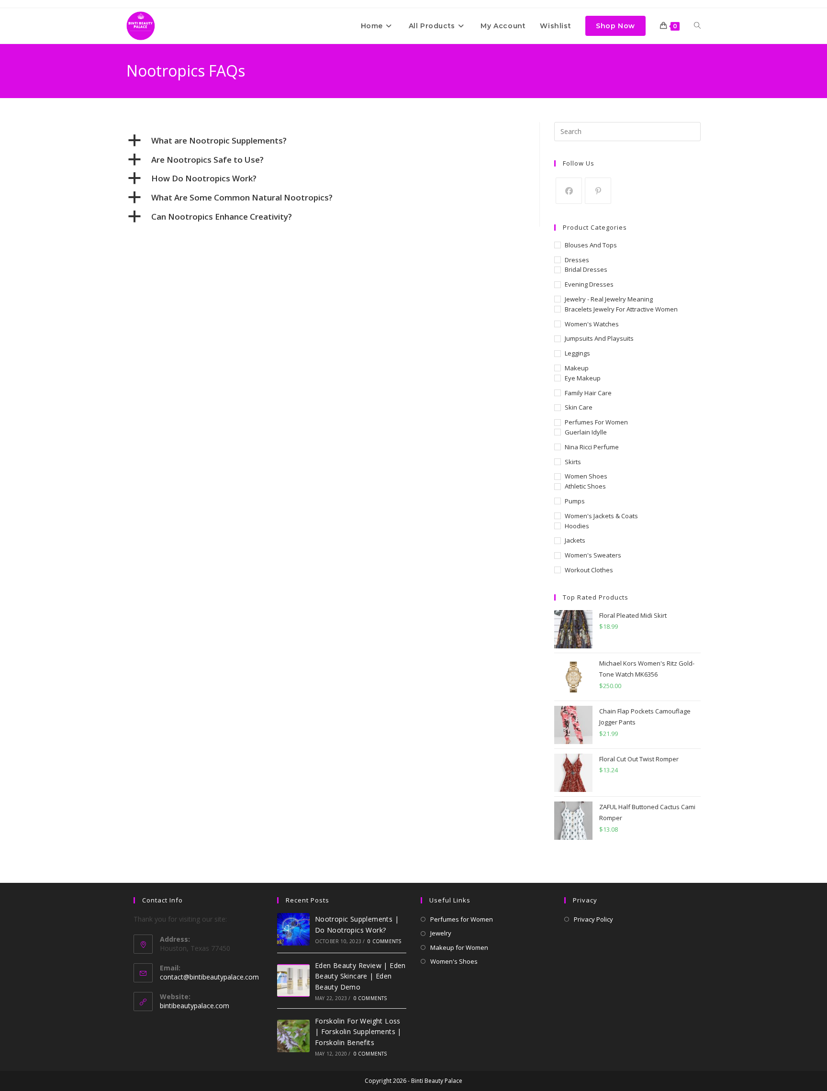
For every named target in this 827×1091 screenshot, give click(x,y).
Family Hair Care (588, 393)
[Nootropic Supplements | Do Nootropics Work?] (293, 929)
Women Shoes (586, 476)
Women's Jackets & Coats (601, 516)
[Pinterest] (598, 191)
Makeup (577, 368)
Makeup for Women (459, 947)
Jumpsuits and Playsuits (599, 338)
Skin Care (578, 407)
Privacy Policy (593, 919)
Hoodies (577, 526)
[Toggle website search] (697, 26)
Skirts (573, 461)
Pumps (575, 501)
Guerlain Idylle (586, 432)
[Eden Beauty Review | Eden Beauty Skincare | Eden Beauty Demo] (293, 980)
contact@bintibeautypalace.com (209, 976)
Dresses (577, 260)
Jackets (575, 540)
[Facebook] (569, 191)
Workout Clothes (589, 570)
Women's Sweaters (593, 555)
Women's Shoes (454, 961)
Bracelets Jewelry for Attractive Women (621, 309)
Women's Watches (592, 324)
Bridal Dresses (586, 269)
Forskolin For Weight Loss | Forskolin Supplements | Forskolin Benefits (358, 1031)
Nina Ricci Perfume (592, 447)
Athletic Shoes (585, 486)
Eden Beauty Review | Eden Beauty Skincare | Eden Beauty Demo (360, 976)
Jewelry (440, 933)
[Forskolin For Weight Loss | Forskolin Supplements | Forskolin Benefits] (293, 1036)
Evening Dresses (589, 284)
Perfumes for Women (596, 422)
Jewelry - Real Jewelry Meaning (609, 299)
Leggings (577, 353)
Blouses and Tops (591, 245)
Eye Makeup (583, 378)
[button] (325, 141)
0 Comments (384, 941)
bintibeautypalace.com (194, 1005)
